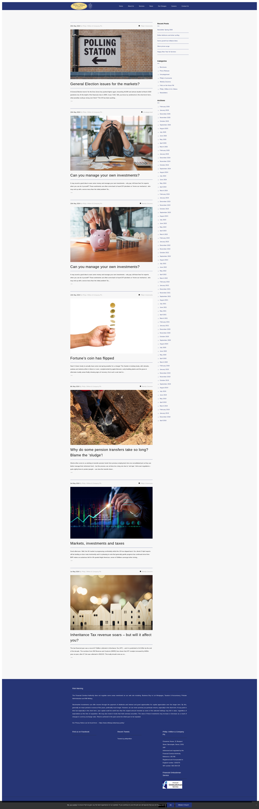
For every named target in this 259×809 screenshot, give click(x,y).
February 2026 (165, 106)
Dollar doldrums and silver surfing (168, 35)
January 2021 (164, 325)
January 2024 (164, 198)
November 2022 (165, 249)
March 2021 (164, 318)
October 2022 (164, 252)
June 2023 (163, 223)
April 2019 (163, 402)
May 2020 (163, 355)
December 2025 (165, 114)
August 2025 (164, 128)
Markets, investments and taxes (97, 543)
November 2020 (165, 333)
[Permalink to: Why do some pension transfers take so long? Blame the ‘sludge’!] (72, 392)
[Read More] (111, 101)
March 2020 (164, 362)
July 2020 (163, 347)
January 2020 (164, 369)
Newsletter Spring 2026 (165, 30)
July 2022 (163, 263)
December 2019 (165, 373)
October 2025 (164, 121)
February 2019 (165, 409)
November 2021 (165, 293)
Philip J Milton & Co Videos (168, 89)
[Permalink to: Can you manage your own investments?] (72, 118)
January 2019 (164, 413)
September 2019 (165, 384)
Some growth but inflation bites (167, 41)
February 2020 (165, 366)
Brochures (163, 67)
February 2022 (165, 282)
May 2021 (163, 311)
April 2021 (163, 314)
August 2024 (164, 172)
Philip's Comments (146, 26)
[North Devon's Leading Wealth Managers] (81, 5)
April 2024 (163, 187)
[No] (256, 806)
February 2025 (165, 150)
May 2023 (163, 227)
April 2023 (163, 230)
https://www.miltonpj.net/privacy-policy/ (111, 723)
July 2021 (163, 303)
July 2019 (163, 391)
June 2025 (163, 136)
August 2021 (164, 300)
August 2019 (164, 387)
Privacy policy (183, 805)
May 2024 (163, 183)
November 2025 (165, 117)
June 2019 (163, 395)
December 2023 (165, 201)
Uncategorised (148, 112)
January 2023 (164, 241)
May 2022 (163, 271)
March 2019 (164, 406)
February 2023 (165, 238)
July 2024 (163, 176)
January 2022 (164, 285)
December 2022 (165, 245)
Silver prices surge (163, 46)
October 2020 (164, 336)
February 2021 (165, 322)
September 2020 (165, 340)
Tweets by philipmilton (124, 738)
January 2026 (164, 110)
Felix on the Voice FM (167, 85)
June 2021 (163, 307)
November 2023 (165, 205)
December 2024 (165, 157)
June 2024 (163, 179)
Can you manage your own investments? (105, 175)
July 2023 (163, 220)
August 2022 (164, 260)
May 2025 (163, 139)
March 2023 (164, 234)
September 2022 (165, 256)
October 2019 (164, 380)
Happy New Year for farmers (166, 52)
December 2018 (165, 417)
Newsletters (164, 92)
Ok (170, 805)
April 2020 (163, 358)
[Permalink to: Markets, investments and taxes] (72, 489)
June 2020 (163, 351)
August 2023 (164, 216)
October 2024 (164, 165)
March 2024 (164, 190)
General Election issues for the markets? (105, 84)
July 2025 (163, 132)
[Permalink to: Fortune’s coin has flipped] (72, 301)
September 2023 (165, 212)
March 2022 (164, 278)
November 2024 (165, 161)
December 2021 (165, 289)
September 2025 (165, 125)
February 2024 (165, 194)
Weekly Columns (147, 203)
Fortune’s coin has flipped (92, 358)
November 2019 (165, 376)
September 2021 (165, 296)
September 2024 (165, 168)
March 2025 (164, 147)
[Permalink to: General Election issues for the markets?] (72, 31)
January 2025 (164, 154)
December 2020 (165, 329)
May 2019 (163, 398)
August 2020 (164, 344)
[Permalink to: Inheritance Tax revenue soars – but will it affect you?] (72, 577)
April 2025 (163, 143)
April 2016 (163, 420)
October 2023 (164, 209)
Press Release (164, 71)
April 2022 (163, 274)
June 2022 (163, 267)
